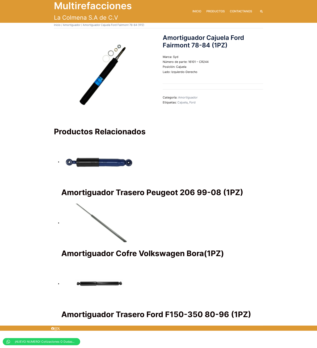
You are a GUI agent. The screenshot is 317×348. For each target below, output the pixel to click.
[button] (261, 11)
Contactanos (241, 11)
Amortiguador (71, 25)
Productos (215, 11)
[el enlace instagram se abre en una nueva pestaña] (55, 328)
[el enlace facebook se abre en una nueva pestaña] (52, 328)
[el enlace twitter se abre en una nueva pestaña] (58, 328)
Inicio (196, 11)
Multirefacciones (93, 6)
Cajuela (182, 102)
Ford (192, 102)
